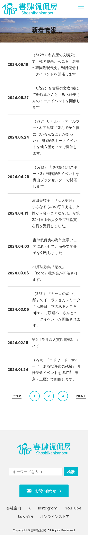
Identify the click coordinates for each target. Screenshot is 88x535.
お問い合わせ (45, 490)
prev (16, 395)
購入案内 (25, 516)
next (80, 395)
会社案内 (14, 508)
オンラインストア (55, 516)
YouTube (73, 508)
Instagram (48, 508)
